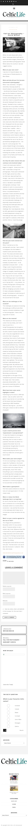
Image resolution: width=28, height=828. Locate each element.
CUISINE (14, 804)
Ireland (17, 709)
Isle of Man (18, 719)
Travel (14, 807)
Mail (6, 593)
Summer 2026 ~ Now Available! (14, 782)
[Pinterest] (8, 1)
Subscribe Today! (8, 684)
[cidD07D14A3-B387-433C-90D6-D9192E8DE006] (14, 556)
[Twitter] (4, 1)
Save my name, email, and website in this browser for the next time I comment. (13, 611)
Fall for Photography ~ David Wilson (14, 34)
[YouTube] (12, 1)
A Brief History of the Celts (14, 793)
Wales (16, 712)
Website (5, 600)
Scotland (17, 705)
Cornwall (17, 716)
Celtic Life (14, 801)
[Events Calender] (10, 1)
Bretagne (17, 723)
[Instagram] (6, 1)
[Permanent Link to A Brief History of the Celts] (14, 790)
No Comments (13, 31)
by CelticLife (13, 29)
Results (21, 730)
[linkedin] (17, 1)
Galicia (17, 726)
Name (7, 586)
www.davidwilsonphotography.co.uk (13, 553)
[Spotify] (14, 1)
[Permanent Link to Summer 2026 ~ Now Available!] (14, 780)
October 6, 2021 (13, 27)
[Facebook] (2, 1)
